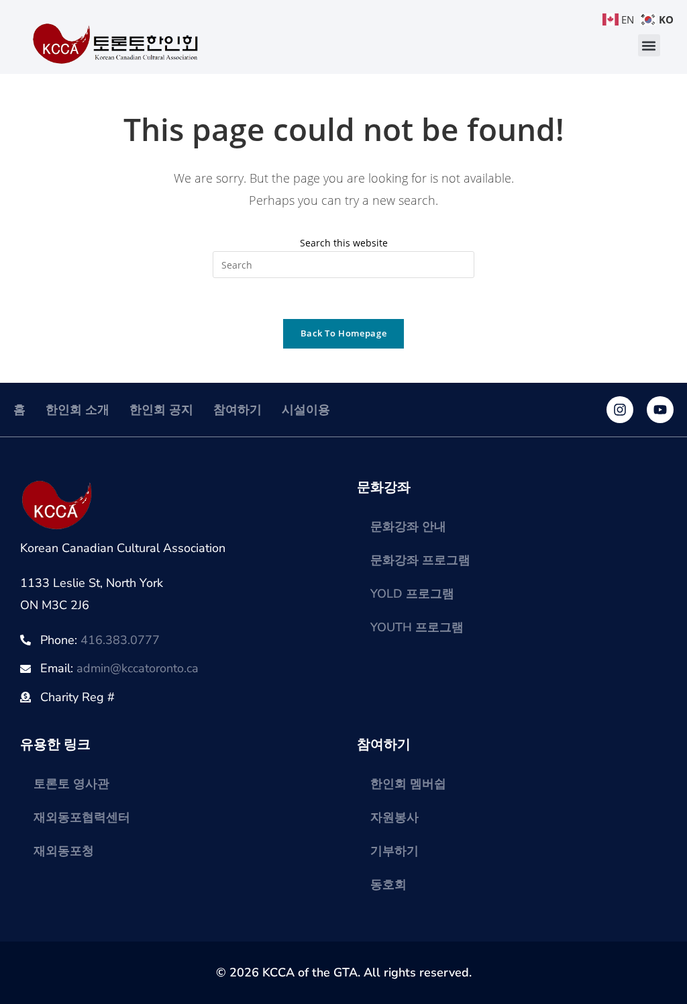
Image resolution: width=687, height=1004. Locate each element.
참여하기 (237, 410)
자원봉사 (394, 817)
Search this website (344, 242)
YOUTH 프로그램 (417, 627)
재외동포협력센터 (82, 817)
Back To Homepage (343, 333)
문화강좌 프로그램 (420, 560)
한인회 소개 (77, 410)
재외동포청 (64, 851)
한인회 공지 (161, 410)
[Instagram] (619, 409)
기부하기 (394, 851)
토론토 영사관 (71, 784)
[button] (649, 45)
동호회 (388, 884)
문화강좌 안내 (408, 526)
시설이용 (306, 410)
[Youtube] (660, 409)
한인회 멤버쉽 (408, 784)
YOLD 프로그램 (412, 594)
